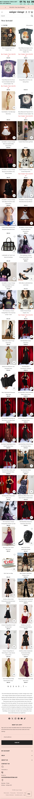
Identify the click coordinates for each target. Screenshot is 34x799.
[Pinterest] (19, 718)
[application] (28, 793)
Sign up (17, 742)
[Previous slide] (5, 7)
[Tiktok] (25, 718)
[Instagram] (15, 718)
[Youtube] (22, 718)
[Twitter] (12, 718)
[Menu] (2, 12)
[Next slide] (29, 7)
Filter (5, 25)
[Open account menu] (26, 12)
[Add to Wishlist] (14, 29)
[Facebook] (9, 718)
